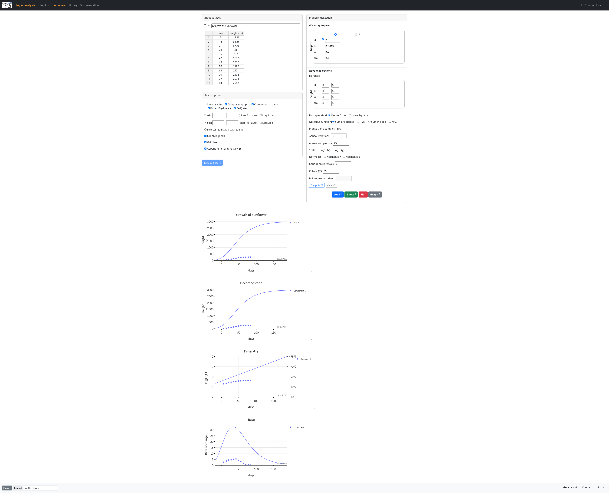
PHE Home (587, 5)
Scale (312, 150)
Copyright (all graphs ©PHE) (224, 148)
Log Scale (268, 115)
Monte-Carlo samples (322, 128)
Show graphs (214, 104)
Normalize (315, 156)
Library (73, 5)
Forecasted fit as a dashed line (225, 129)
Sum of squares (344, 122)
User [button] (599, 5)
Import (18, 488)
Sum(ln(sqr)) (378, 122)
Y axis (207, 122)
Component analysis (266, 104)
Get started (570, 487)
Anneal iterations (319, 136)
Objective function (320, 122)
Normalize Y (353, 156)
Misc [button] (599, 487)
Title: (207, 25)
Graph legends (216, 136)
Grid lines (213, 142)
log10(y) (339, 150)
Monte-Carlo (338, 115)
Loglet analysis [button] (26, 5)
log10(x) (325, 150)
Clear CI (331, 185)
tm (316, 58)
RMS (362, 122)
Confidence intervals (321, 164)
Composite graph (237, 104)
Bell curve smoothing (321, 178)
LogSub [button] (45, 5)
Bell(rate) (242, 108)
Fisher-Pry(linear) (220, 108)
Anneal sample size (320, 143)
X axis (207, 115)
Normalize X (334, 156)
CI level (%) (315, 171)
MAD (395, 122)
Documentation (89, 5)
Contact (586, 487)
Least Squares (360, 115)
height (311, 47)
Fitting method (318, 115)
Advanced (60, 5)
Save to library (212, 162)
